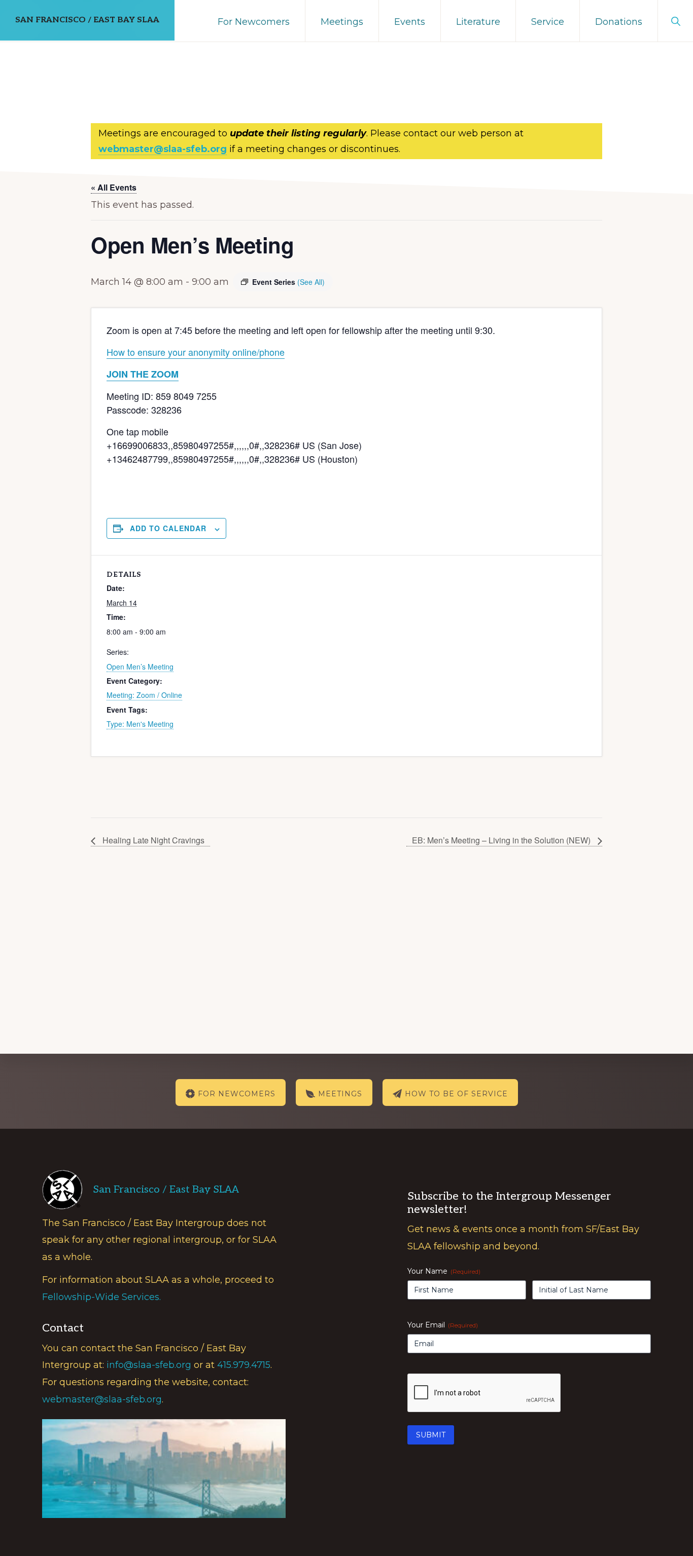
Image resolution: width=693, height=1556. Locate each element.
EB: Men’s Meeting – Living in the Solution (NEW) (502, 840)
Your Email (442, 1324)
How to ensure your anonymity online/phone (196, 351)
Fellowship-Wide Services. (101, 1297)
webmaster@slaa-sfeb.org (102, 1399)
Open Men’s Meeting (140, 666)
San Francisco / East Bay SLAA (87, 20)
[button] (675, 20)
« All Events (113, 187)
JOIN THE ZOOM (143, 374)
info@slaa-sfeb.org (149, 1364)
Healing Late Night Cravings (152, 840)
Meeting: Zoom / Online (144, 695)
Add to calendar (168, 528)
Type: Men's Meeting (140, 724)
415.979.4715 (243, 1364)
